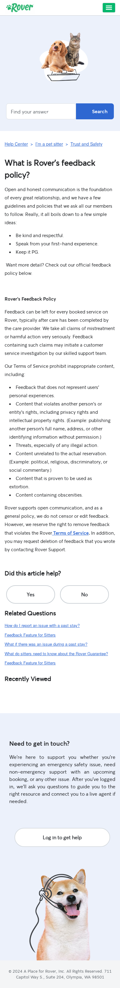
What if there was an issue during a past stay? (46, 644)
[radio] (30, 594)
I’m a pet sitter (49, 144)
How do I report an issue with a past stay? (42, 625)
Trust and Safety (86, 144)
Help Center (16, 144)
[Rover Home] (20, 8)
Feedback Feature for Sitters (30, 635)
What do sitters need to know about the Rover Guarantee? (56, 653)
